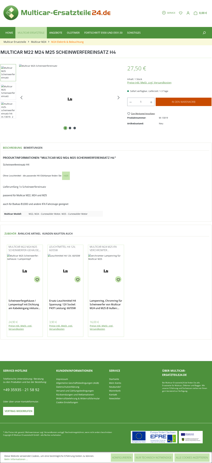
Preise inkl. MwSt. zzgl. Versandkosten (149, 82)
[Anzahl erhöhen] (151, 102)
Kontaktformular (29, 401)
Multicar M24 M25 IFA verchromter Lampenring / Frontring (105, 248)
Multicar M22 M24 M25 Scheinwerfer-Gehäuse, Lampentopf (24, 248)
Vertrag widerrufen (18, 411)
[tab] (12, 147)
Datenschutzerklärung (67, 386)
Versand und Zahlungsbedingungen (75, 390)
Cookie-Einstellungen (67, 402)
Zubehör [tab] (10, 233)
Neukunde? (115, 386)
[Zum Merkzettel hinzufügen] (37, 279)
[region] (106, 289)
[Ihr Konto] (188, 13)
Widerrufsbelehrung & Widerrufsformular (78, 398)
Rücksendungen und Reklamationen (75, 394)
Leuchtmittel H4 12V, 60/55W (62, 248)
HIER (66, 175)
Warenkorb (115, 390)
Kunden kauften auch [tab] (57, 233)
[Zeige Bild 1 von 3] (65, 128)
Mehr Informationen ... (16, 459)
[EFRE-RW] (191, 437)
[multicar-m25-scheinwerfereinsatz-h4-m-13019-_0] (70, 97)
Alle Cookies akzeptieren (192, 457)
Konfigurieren (121, 457)
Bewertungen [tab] (33, 147)
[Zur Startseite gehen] (58, 12)
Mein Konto (115, 382)
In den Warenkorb (183, 102)
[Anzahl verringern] (130, 102)
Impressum (62, 379)
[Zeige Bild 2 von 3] (70, 128)
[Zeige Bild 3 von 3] (74, 128)
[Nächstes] (118, 98)
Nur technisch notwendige (154, 457)
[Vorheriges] (21, 98)
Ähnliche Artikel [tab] (29, 233)
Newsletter (114, 398)
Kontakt (113, 394)
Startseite (114, 379)
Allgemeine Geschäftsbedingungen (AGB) (77, 382)
